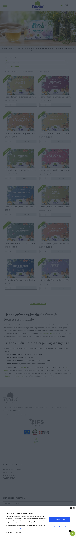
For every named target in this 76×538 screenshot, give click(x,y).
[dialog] (38, 522)
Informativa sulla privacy (13, 528)
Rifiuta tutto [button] (59, 526)
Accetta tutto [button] (59, 519)
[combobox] (71, 508)
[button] (27, 532)
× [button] (74, 508)
